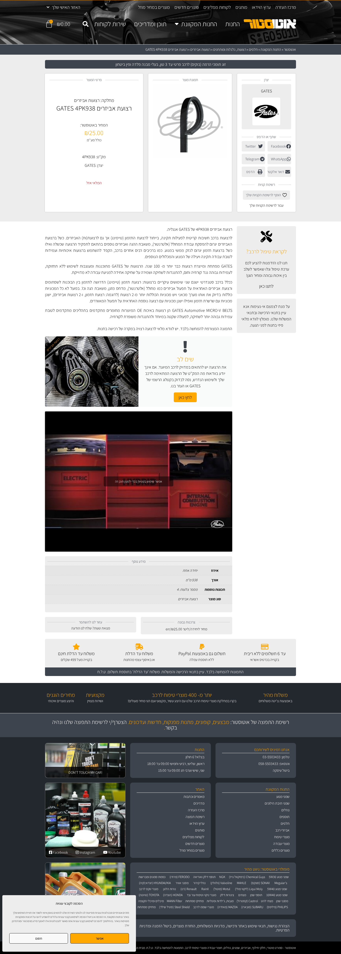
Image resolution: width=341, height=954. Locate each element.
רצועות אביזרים (200, 49)
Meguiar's (280, 883)
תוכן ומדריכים (150, 24)
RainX (205, 889)
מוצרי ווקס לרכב (148, 889)
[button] (85, 24)
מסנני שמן (282, 901)
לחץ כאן (185, 397)
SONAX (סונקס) (260, 883)
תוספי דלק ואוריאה (204, 877)
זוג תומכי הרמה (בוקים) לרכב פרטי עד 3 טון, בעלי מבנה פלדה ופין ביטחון (171, 64)
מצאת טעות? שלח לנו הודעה (90, 628)
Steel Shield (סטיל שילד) (174, 907)
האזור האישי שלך (66, 7)
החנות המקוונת (199, 24)
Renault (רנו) (188, 889)
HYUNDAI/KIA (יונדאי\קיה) (155, 883)
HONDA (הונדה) (173, 895)
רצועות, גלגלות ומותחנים (229, 49)
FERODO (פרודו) (180, 877)
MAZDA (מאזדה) (227, 907)
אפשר (100, 938)
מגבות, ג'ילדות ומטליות (220, 901)
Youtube (114, 852)
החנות (232, 24)
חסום (38, 938)
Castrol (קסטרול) (247, 901)
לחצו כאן (266, 286)
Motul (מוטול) (221, 889)
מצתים (242, 895)
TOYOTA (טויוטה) (149, 895)
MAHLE (241, 883)
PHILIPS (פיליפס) (277, 907)
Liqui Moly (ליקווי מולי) (249, 889)
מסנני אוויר (182, 883)
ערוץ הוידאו (261, 7)
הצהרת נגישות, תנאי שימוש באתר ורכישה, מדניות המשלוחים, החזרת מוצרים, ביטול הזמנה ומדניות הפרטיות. (214, 928)
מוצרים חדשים (186, 7)
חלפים (253, 49)
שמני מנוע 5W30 (279, 877)
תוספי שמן (256, 895)
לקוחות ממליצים (217, 7)
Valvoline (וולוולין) (221, 883)
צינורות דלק (227, 895)
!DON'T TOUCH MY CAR (85, 772)
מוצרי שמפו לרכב (203, 907)
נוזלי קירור (199, 883)
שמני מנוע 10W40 (277, 895)
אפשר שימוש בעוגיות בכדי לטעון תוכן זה (138, 481)
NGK (222, 877)
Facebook (60, 852)
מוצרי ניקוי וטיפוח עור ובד (201, 895)
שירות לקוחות (110, 24)
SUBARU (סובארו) (252, 907)
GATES (266, 91)
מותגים (241, 7)
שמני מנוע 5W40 (277, 889)
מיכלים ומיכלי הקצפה (151, 901)
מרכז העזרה (285, 7)
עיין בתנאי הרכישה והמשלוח (183, 671)
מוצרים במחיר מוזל (154, 7)
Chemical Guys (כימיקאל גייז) (247, 877)
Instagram (87, 852)
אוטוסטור (290, 49)
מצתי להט (267, 901)
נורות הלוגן (169, 889)
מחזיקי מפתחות (194, 901)
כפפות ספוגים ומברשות (152, 877)
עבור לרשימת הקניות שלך (266, 205)
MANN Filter (174, 901)
